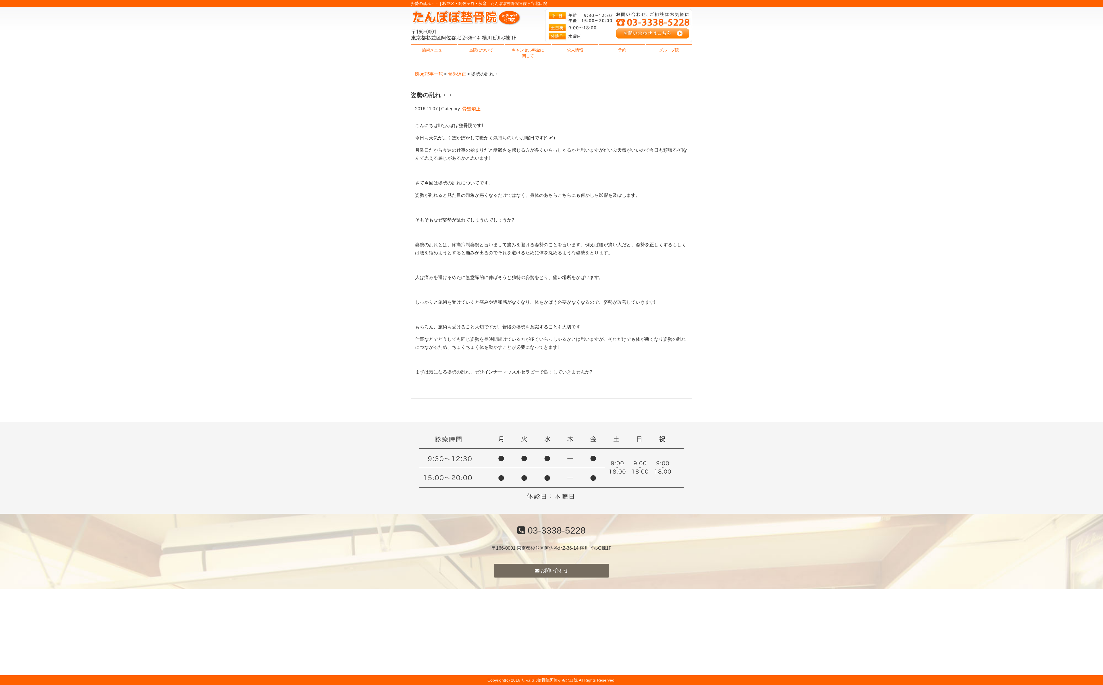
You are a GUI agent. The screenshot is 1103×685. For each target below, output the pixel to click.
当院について (481, 50)
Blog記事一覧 (429, 74)
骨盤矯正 (457, 74)
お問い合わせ (553, 570)
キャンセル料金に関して (528, 53)
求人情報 (575, 50)
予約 (622, 50)
